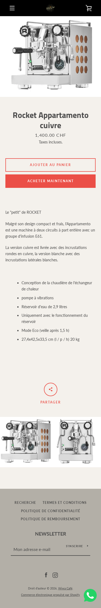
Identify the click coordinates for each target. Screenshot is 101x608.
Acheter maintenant (50, 181)
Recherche (25, 503)
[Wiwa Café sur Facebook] (46, 574)
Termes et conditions (65, 503)
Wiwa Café (65, 588)
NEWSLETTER (50, 534)
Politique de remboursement (50, 519)
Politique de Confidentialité (50, 511)
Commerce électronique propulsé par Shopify (50, 594)
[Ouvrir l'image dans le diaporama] (50, 56)
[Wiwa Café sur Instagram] (55, 574)
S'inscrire (74, 546)
